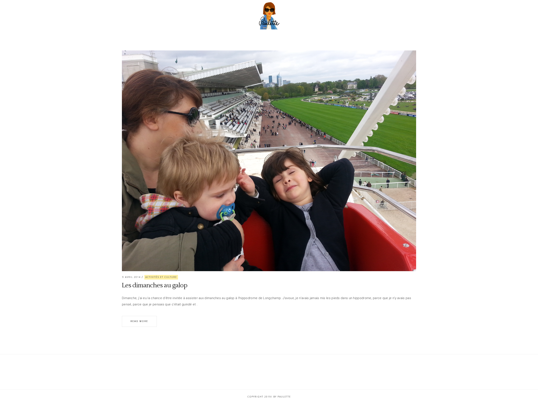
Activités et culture (161, 277)
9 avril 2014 (131, 277)
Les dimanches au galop (154, 285)
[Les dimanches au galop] (269, 160)
